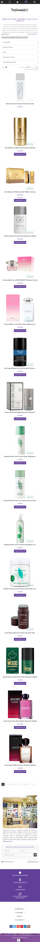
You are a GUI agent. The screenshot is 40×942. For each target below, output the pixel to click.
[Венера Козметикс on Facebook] (11, 926)
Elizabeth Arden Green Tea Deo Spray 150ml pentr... (20, 456)
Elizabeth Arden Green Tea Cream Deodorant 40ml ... (20, 500)
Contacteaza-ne (33, 861)
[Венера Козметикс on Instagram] (28, 926)
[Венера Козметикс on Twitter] (14, 926)
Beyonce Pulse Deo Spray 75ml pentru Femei (20, 103)
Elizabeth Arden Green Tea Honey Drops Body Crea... (20, 589)
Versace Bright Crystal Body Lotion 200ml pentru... (20, 324)
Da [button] (19, 940)
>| (34, 784)
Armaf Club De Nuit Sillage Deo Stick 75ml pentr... (20, 412)
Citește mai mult (32, 34)
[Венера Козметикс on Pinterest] (21, 926)
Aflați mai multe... (8, 841)
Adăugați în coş (20, 154)
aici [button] (26, 937)
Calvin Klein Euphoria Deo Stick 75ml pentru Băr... (20, 633)
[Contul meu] (18, 2)
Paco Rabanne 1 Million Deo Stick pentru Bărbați (20, 148)
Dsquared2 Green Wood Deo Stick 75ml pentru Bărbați (20, 677)
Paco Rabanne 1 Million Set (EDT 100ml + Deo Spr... (20, 192)
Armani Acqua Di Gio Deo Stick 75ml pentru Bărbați (20, 236)
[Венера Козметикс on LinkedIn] (25, 926)
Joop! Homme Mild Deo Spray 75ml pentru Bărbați (20, 765)
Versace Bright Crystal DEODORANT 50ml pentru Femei (20, 280)
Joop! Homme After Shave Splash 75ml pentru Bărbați (20, 721)
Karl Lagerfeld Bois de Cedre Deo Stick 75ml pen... (20, 368)
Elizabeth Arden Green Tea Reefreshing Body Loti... (20, 544)
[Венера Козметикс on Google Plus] (18, 926)
